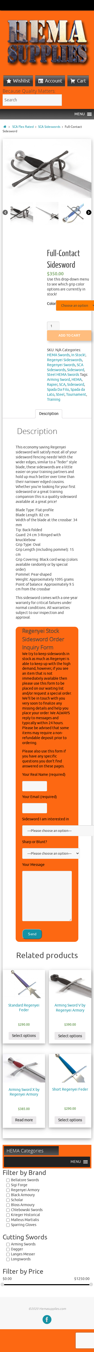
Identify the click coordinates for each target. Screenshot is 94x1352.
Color (51, 303)
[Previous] (5, 213)
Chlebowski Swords (27, 1210)
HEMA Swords (58, 355)
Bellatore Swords (25, 1180)
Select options (24, 1036)
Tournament (76, 394)
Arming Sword (58, 379)
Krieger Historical (25, 1215)
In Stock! (78, 355)
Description (48, 413)
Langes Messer (23, 1254)
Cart (81, 81)
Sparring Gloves (23, 1225)
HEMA (77, 379)
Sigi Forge (19, 1185)
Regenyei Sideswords (64, 360)
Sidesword (75, 370)
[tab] (48, 413)
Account (53, 81)
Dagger (17, 1249)
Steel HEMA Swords (63, 374)
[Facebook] (47, 1319)
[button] (79, 114)
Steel (60, 394)
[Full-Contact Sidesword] (47, 168)
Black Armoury (23, 1195)
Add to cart (69, 335)
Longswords (21, 1259)
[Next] (88, 213)
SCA (62, 384)
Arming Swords (23, 1244)
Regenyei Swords (61, 365)
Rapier (52, 384)
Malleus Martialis (25, 1220)
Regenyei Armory (25, 1190)
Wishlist (21, 81)
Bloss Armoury (22, 1205)
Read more (24, 1120)
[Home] (5, 127)
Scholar (17, 1200)
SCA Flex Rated (23, 127)
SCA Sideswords (49, 127)
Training (53, 399)
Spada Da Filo (58, 389)
